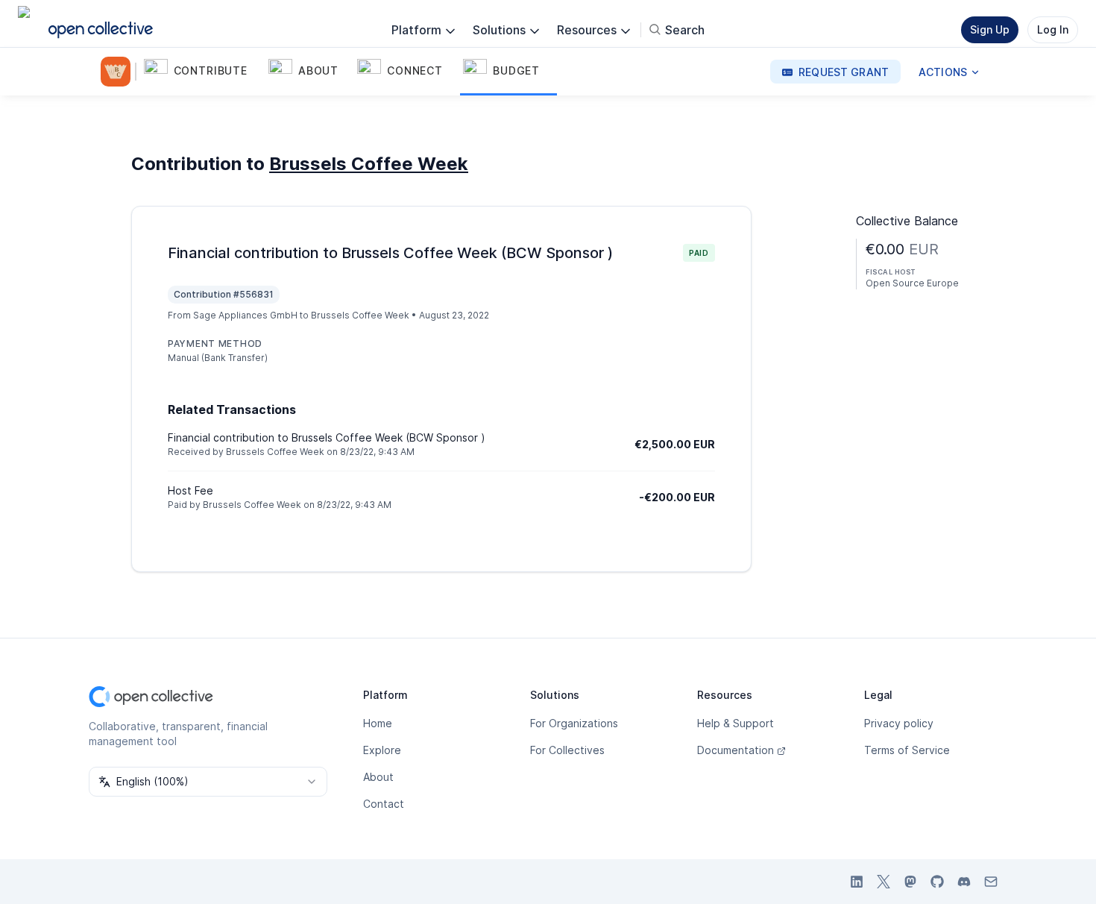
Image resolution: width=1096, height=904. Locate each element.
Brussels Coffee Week (368, 164)
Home (377, 723)
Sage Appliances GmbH (245, 315)
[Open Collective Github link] (937, 881)
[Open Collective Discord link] (964, 881)
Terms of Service (907, 750)
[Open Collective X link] (883, 881)
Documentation (735, 750)
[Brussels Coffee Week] (118, 72)
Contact (383, 803)
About (378, 776)
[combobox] (208, 782)
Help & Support (735, 723)
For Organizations (574, 723)
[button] (203, 71)
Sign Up (990, 29)
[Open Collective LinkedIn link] (856, 881)
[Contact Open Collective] (990, 881)
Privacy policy (898, 723)
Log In (1052, 29)
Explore (382, 750)
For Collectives (567, 750)
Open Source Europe (912, 283)
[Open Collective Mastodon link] (910, 881)
